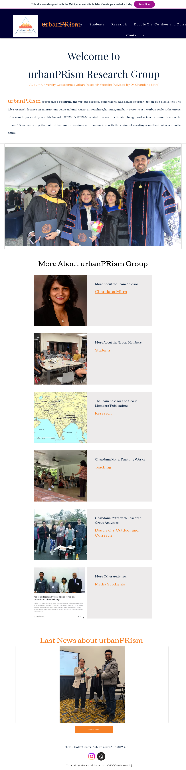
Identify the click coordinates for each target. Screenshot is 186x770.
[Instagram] (91, 756)
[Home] (101, 756)
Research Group (122, 73)
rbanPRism (59, 73)
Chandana (103, 517)
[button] (93, 196)
